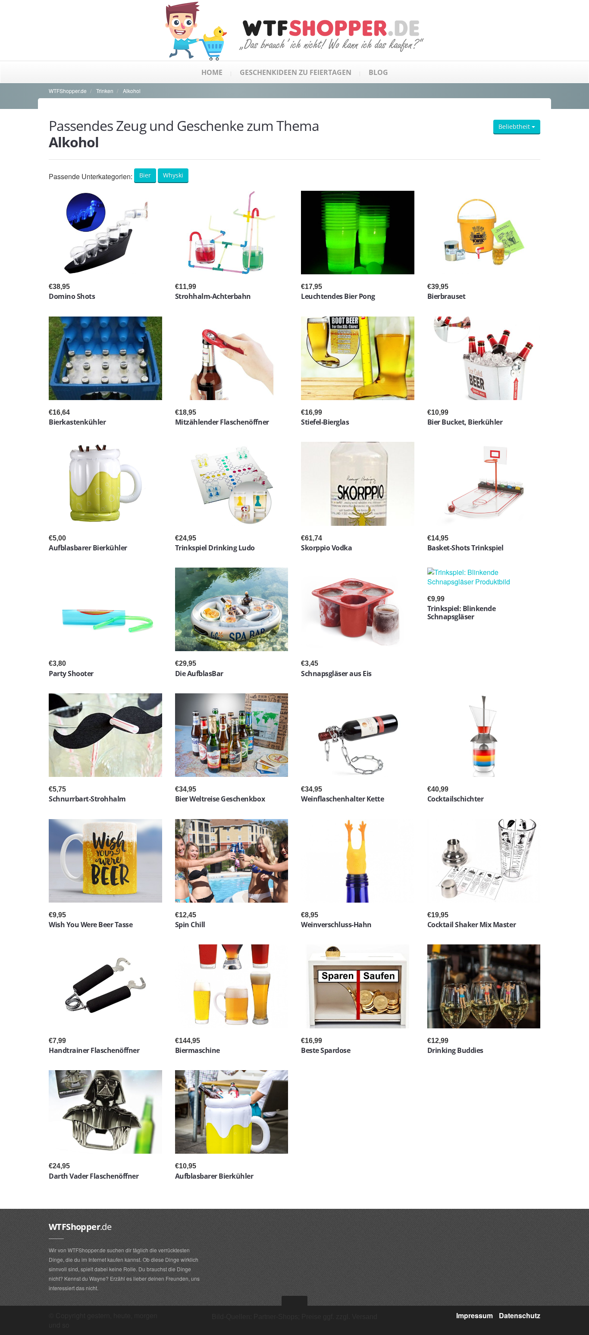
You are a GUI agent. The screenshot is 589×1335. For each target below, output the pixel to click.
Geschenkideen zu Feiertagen (295, 72)
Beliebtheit (515, 126)
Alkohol (132, 90)
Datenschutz (519, 1315)
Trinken (104, 90)
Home (211, 72)
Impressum (474, 1315)
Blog (378, 72)
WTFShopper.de (68, 90)
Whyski (173, 175)
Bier (145, 175)
